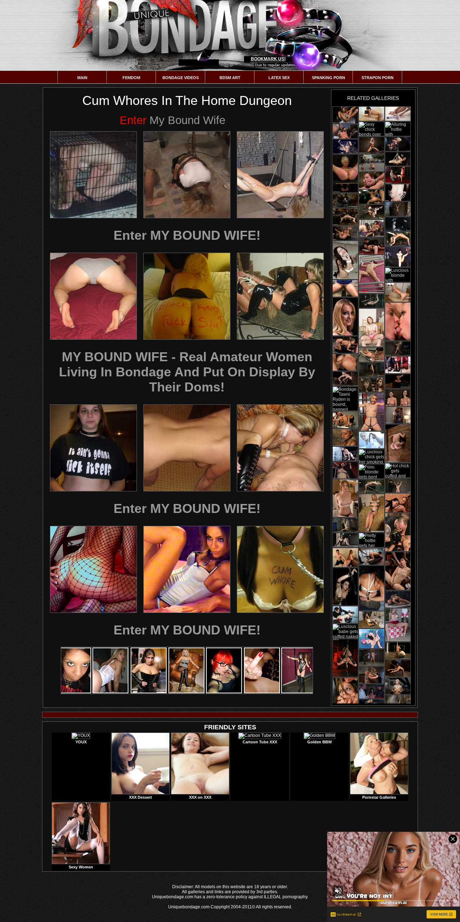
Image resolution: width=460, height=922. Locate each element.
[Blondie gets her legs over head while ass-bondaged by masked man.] (372, 486)
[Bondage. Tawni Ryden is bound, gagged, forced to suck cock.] (345, 398)
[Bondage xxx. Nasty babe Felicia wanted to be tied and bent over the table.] (372, 113)
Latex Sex (279, 77)
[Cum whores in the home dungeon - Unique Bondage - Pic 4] (93, 296)
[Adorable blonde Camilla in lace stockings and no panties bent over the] (398, 292)
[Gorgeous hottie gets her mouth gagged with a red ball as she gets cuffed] (372, 657)
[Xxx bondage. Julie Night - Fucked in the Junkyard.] (345, 131)
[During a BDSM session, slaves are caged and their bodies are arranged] (345, 173)
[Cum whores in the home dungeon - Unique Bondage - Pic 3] (280, 174)
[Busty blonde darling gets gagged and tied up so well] (372, 212)
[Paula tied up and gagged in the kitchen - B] (345, 498)
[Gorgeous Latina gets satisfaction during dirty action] (345, 362)
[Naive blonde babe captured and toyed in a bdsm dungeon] (372, 145)
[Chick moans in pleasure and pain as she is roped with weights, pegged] (345, 115)
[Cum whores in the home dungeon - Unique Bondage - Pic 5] (186, 296)
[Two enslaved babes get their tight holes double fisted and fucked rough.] (372, 384)
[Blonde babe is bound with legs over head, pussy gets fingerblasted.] (398, 239)
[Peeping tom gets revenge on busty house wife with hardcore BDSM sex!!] (398, 415)
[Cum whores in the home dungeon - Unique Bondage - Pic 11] (186, 569)
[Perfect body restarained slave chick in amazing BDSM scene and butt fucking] (372, 196)
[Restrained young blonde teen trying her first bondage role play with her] (372, 440)
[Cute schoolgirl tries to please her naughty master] (398, 175)
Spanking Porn (328, 77)
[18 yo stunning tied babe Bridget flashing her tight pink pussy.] (372, 619)
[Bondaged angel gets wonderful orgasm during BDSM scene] (398, 364)
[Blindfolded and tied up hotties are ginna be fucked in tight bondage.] (372, 588)
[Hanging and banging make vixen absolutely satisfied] (398, 443)
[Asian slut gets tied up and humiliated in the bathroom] (345, 470)
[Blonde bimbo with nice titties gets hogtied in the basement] (398, 485)
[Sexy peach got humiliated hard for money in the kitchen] (372, 245)
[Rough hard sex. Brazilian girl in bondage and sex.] (372, 180)
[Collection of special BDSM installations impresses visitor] (345, 344)
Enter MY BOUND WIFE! (187, 235)
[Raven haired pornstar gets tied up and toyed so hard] (345, 453)
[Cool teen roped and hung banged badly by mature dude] (372, 638)
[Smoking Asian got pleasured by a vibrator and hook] (372, 228)
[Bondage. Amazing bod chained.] (398, 625)
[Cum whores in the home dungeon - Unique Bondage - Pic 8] (186, 447)
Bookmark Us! (268, 58)
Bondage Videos (180, 77)
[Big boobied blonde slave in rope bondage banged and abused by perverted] (372, 354)
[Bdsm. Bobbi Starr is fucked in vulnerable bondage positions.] (345, 697)
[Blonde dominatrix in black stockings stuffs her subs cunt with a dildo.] (398, 571)
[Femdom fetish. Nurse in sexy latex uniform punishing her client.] (345, 419)
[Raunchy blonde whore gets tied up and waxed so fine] (398, 144)
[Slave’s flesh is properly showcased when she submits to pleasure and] (345, 587)
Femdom (131, 77)
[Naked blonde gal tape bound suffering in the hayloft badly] (372, 513)
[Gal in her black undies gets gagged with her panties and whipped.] (372, 691)
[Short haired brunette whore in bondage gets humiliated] (398, 224)
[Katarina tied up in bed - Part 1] (372, 274)
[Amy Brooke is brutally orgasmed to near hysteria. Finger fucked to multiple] (345, 233)
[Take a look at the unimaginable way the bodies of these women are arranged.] (398, 397)
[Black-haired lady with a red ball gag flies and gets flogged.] (398, 159)
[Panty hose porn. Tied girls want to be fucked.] (398, 685)
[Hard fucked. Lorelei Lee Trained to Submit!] (345, 437)
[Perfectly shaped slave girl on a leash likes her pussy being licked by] (398, 503)
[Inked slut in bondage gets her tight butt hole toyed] (345, 146)
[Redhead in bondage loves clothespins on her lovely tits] (398, 192)
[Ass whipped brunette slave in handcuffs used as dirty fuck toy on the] (345, 557)
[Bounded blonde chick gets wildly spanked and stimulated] (345, 614)
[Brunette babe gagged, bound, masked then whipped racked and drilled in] (398, 532)
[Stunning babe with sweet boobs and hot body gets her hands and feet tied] (345, 658)
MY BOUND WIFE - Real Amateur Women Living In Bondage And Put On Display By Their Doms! (187, 371)
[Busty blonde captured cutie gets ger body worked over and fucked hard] (345, 216)
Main (82, 77)
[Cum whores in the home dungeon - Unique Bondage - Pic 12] (280, 569)
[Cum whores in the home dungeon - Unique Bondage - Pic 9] (280, 447)
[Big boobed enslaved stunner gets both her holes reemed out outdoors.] (345, 288)
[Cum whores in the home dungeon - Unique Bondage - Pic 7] (93, 447)
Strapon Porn (378, 77)
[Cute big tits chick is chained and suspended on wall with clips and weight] (398, 348)
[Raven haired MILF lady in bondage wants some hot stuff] (345, 525)
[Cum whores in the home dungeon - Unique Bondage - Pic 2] (186, 174)
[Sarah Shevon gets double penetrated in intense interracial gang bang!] (345, 200)
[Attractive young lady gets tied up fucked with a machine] (398, 650)
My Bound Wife (172, 120)
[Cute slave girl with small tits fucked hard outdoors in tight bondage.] (372, 162)
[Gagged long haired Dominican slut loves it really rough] (345, 260)
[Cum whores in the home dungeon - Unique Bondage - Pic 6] (280, 296)
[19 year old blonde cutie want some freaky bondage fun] (398, 209)
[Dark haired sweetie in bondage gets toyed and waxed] (345, 378)
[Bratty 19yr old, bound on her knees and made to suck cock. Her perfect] (372, 675)
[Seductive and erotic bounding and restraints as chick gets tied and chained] (398, 113)
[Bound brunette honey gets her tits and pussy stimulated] (345, 540)
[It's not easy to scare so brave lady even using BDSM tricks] (345, 316)
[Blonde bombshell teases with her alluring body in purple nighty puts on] (372, 412)
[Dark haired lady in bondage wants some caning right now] (398, 702)
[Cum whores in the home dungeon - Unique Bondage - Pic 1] (93, 174)
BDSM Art (230, 77)
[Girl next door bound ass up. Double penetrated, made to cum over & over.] (398, 668)
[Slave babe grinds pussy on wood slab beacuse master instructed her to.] (372, 301)
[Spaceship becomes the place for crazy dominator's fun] (372, 556)
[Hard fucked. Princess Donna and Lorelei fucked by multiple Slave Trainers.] (398, 321)
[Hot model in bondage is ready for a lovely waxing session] (398, 257)
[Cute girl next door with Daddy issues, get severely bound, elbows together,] (372, 369)
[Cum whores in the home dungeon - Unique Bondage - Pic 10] (93, 569)
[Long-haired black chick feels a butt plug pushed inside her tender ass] (398, 599)
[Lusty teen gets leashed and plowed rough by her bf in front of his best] (372, 327)
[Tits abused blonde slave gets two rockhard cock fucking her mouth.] (398, 381)
